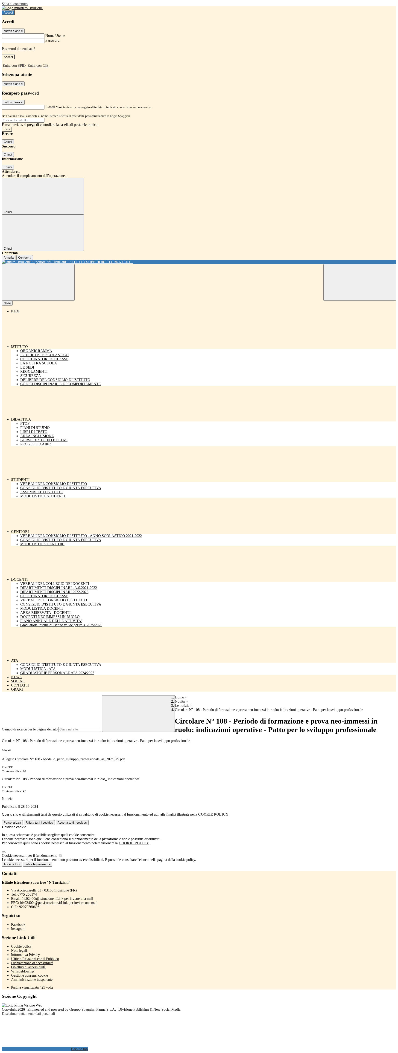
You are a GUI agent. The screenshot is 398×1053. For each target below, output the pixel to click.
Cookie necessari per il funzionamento (30, 855)
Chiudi (8, 142)
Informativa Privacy (25, 955)
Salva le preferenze (37, 864)
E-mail (50, 107)
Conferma (24, 257)
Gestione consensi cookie (29, 975)
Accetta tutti (72, 822)
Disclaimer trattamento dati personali (28, 1013)
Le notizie (182, 705)
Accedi (8, 12)
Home (179, 697)
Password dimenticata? (18, 49)
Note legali (19, 950)
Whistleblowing (22, 971)
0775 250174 (27, 894)
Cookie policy (21, 946)
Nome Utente (55, 36)
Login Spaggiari (120, 116)
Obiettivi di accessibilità (28, 967)
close (7, 303)
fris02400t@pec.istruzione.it (58, 903)
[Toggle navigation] (38, 282)
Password (52, 40)
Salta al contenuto (15, 4)
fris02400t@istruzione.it (57, 898)
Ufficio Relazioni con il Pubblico (35, 959)
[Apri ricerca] (359, 282)
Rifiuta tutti (39, 822)
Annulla (9, 257)
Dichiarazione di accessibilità (32, 963)
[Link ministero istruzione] (22, 8)
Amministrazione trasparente (32, 979)
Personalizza (12, 822)
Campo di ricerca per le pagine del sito (30, 729)
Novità (180, 701)
